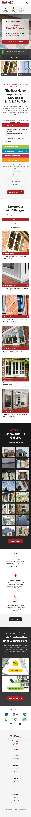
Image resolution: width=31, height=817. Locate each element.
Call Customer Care (16, 755)
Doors (15, 771)
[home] (7, 2)
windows (12, 122)
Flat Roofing (15, 178)
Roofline (15, 175)
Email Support (15, 753)
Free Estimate (15, 761)
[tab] (16, 219)
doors (18, 122)
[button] (21, 3)
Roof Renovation (15, 181)
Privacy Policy (15, 800)
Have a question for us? (10, 35)
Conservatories (15, 171)
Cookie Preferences (16, 802)
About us (16, 797)
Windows (16, 768)
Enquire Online (15, 758)
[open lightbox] (8, 452)
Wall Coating (15, 184)
